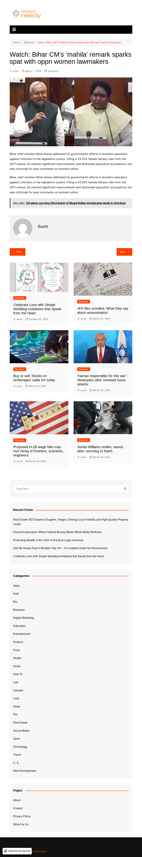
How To (18, 674)
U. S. (16, 762)
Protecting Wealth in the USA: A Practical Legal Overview (48, 540)
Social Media (21, 730)
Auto (16, 593)
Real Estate (20, 722)
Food (16, 650)
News (16, 706)
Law (15, 682)
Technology (20, 746)
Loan (16, 698)
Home (17, 666)
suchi (16, 71)
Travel (17, 754)
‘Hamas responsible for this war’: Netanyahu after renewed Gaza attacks (102, 380)
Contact (18, 808)
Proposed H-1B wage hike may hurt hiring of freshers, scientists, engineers (38, 451)
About (16, 800)
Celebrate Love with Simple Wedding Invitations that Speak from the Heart (37, 309)
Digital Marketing (23, 617)
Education (19, 625)
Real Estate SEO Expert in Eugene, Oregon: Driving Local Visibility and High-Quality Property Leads (70, 522)
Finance (18, 642)
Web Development (24, 770)
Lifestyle (18, 690)
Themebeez (40, 851)
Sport (16, 738)
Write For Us (21, 824)
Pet (15, 714)
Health (17, 658)
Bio (15, 601)
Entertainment (21, 633)
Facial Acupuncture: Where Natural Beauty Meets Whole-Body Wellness (57, 532)
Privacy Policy (22, 816)
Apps (16, 585)
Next (122, 251)
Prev (19, 251)
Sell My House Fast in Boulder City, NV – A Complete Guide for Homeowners (60, 548)
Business (53, 71)
